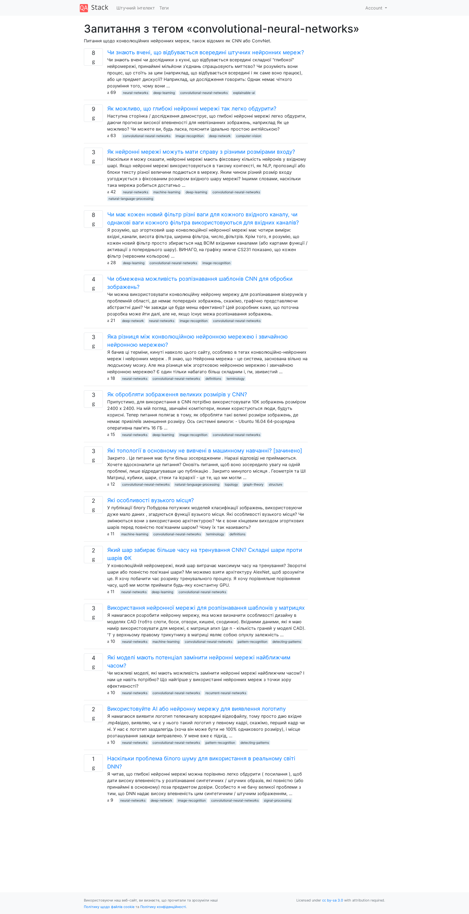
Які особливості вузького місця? (150, 500)
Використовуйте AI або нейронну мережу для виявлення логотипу (196, 709)
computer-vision (248, 136)
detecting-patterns (286, 642)
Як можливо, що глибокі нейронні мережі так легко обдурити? (191, 108)
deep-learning (164, 93)
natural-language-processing (131, 199)
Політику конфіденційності (163, 907)
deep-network (220, 136)
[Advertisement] (196, 841)
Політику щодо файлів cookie (109, 907)
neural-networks (135, 93)
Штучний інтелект (135, 8)
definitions (213, 379)
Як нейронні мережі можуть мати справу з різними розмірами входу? (201, 151)
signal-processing (277, 800)
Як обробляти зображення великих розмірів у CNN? (177, 394)
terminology (236, 379)
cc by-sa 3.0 (332, 900)
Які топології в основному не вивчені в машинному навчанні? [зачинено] (204, 450)
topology (231, 484)
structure (275, 484)
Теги (164, 8)
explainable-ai (244, 93)
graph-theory (253, 484)
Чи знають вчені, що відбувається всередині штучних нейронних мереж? (205, 52)
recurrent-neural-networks (225, 693)
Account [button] (374, 8)
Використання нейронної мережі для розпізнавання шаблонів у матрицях (206, 608)
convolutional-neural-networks (204, 93)
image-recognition (190, 136)
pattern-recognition (252, 642)
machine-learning (166, 192)
